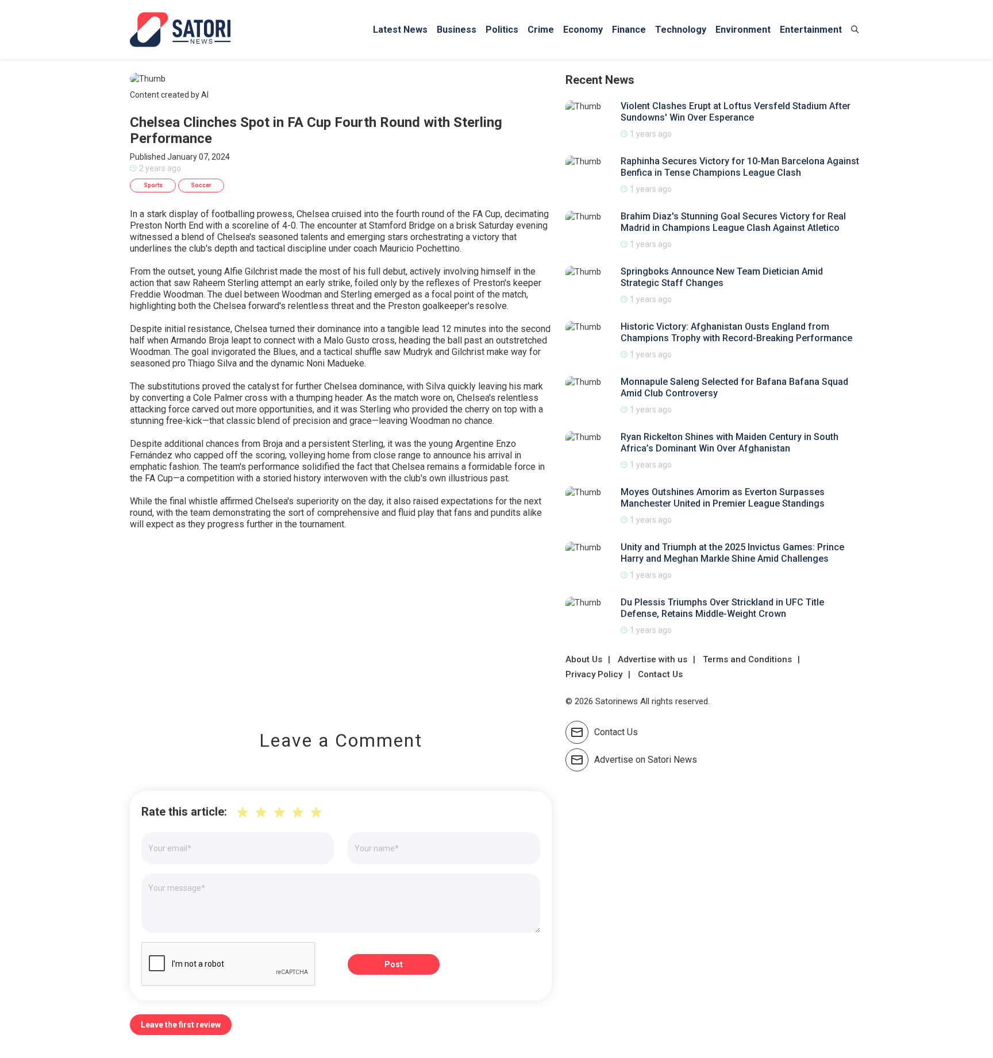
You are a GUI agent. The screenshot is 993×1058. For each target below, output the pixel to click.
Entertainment (811, 29)
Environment (743, 29)
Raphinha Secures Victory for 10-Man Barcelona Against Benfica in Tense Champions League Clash (740, 167)
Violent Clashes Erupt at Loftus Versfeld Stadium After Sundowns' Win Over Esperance (735, 112)
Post (393, 964)
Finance (629, 29)
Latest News (400, 29)
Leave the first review (181, 1024)
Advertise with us (652, 659)
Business (456, 29)
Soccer (201, 185)
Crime (541, 29)
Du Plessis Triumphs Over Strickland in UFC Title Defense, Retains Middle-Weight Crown (722, 608)
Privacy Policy (593, 674)
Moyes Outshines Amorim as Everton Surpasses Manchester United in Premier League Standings (723, 497)
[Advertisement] (341, 622)
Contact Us (660, 674)
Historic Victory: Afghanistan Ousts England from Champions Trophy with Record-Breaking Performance (736, 332)
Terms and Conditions (747, 659)
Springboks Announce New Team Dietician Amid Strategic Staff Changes (722, 277)
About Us (583, 659)
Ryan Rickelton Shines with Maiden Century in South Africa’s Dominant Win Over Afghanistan (729, 442)
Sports (153, 185)
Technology (680, 29)
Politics (502, 29)
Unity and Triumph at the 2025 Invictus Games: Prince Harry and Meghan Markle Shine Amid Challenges (732, 553)
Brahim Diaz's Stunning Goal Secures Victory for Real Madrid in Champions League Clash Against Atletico (733, 222)
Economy (583, 29)
